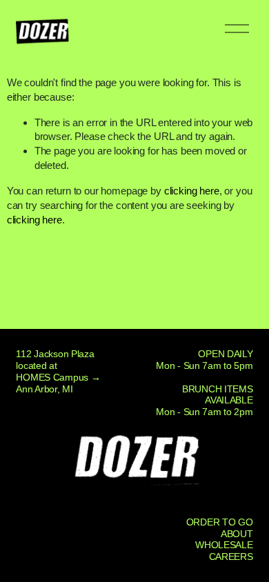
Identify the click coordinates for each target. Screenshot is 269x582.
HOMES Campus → (58, 377)
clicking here (191, 191)
